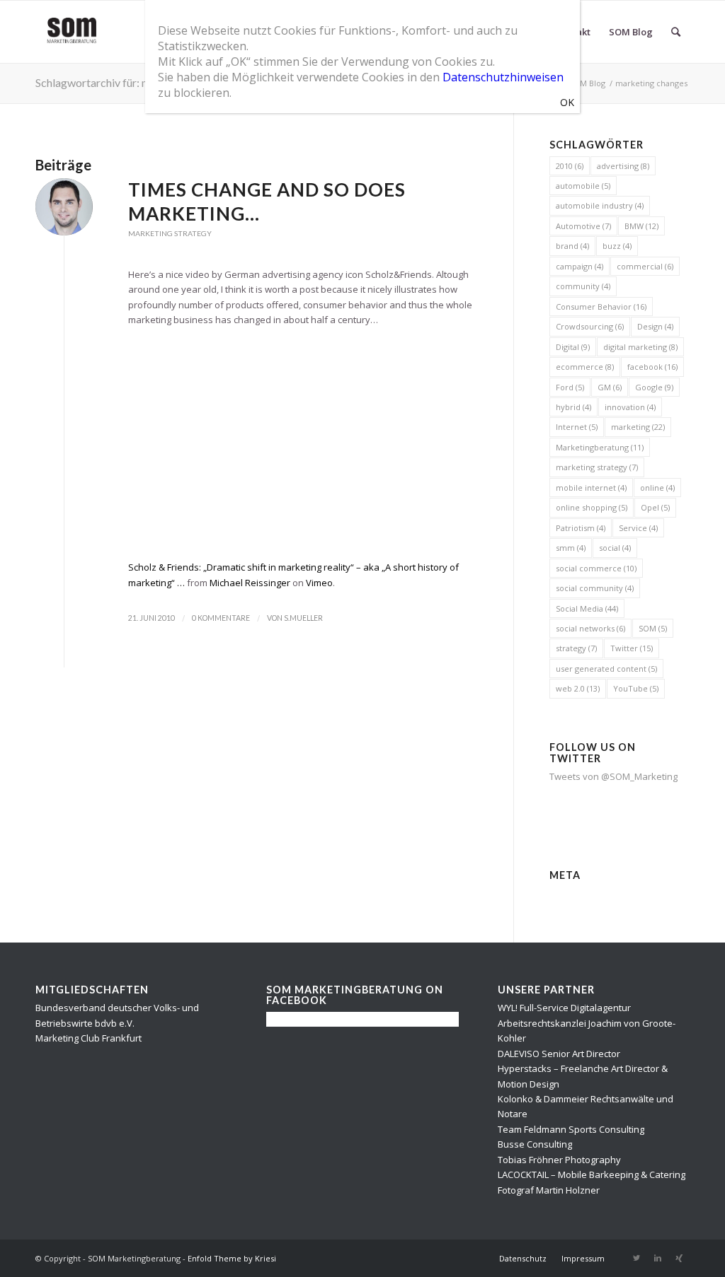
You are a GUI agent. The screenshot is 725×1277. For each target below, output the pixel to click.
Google (654, 387)
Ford (570, 387)
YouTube (635, 688)
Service (638, 528)
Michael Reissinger (250, 582)
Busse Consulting (535, 1144)
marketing (638, 426)
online (657, 487)
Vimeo (319, 582)
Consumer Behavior (601, 306)
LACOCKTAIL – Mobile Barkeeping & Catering (591, 1174)
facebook (652, 366)
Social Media (587, 608)
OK (567, 102)
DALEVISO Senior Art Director (559, 1053)
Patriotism (580, 528)
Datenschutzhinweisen (503, 77)
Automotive (583, 226)
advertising (623, 166)
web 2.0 (578, 688)
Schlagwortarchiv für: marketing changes (134, 82)
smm (571, 547)
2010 (569, 166)
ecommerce (585, 366)
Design (655, 326)
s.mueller (303, 618)
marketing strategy (597, 467)
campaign (579, 266)
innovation (630, 407)
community (583, 286)
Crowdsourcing (590, 326)
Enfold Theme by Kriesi (232, 1258)
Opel (655, 507)
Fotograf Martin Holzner (549, 1190)
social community (595, 588)
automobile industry (600, 205)
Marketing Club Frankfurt (88, 1038)
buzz (617, 245)
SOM (653, 628)
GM (610, 387)
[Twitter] (636, 1258)
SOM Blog (587, 83)
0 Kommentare (221, 618)
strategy (576, 648)
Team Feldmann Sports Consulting (571, 1129)
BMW (641, 226)
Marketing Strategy (170, 233)
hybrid (573, 407)
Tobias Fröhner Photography (559, 1159)
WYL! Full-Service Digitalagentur (564, 1007)
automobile (583, 185)
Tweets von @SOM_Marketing (613, 776)
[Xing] (679, 1258)
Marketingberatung (600, 447)
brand (572, 245)
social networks (590, 628)
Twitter (631, 648)
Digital (573, 347)
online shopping (591, 507)
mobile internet (591, 487)
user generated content (606, 668)
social (615, 547)
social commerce (596, 568)
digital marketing (640, 347)
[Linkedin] (657, 1258)
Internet (577, 426)
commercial (645, 266)
